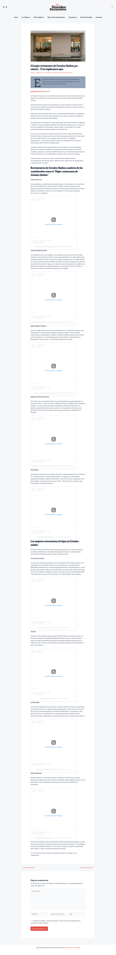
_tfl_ (51, 627)
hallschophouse (50, 838)
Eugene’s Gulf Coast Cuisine (39, 466)
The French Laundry (42, 627)
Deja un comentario (37, 73)
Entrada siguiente (87, 867)
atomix (41, 698)
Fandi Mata (40, 536)
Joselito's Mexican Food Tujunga (41, 322)
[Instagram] (6, 7)
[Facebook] (4, 7)
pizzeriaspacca (52, 393)
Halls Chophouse (39, 838)
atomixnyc (47, 698)
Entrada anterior (28, 867)
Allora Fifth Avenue (39, 246)
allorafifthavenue (51, 246)
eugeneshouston (53, 466)
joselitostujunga (56, 322)
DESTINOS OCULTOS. (37, 91)
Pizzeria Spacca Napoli (40, 393)
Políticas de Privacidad (72, 947)
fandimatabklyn (49, 536)
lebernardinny (49, 769)
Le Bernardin (40, 769)
